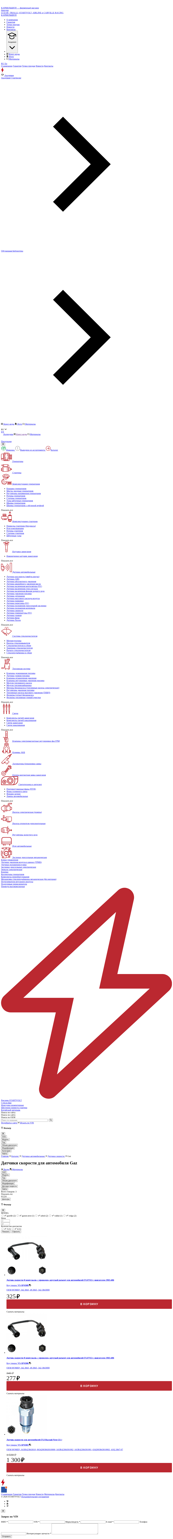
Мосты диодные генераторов (19, 491)
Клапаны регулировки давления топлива (25, 680)
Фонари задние (13, 794)
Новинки (10, 450)
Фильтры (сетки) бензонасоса (20, 695)
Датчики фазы (13, 618)
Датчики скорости (14, 610)
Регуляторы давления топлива (20, 690)
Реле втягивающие (15, 528)
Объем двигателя (9, 1145)
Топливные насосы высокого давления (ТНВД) (28, 692)
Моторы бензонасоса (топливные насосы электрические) (32, 688)
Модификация (8, 1148)
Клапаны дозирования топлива (20, 673)
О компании (12, 20)
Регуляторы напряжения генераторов (23, 493)
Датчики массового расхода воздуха (23, 598)
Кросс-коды (14, 54)
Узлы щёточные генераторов (19, 501)
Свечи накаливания (15, 725)
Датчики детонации (15, 596)
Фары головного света (16, 791)
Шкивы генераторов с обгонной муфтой (25, 505)
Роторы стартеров (14, 531)
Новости (10, 27)
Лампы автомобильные (17, 796)
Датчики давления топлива (19, 593)
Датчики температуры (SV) (19, 613)
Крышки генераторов (16, 488)
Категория (6, 1151)
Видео (6, 1169)
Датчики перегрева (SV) (17, 603)
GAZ (4, 1137)
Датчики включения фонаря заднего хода (25, 591)
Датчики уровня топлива (18, 676)
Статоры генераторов (16, 498)
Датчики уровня (13, 615)
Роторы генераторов (15, 496)
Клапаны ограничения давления (21, 678)
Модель (5, 1140)
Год (3, 1142)
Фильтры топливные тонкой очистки (23, 697)
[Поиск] (51, 1120)
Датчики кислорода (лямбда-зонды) (22, 576)
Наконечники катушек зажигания (22, 556)
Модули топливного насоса (19, 683)
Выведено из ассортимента (33, 450)
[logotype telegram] (7, 1506)
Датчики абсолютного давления (21, 581)
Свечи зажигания (14, 723)
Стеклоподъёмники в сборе (19, 653)
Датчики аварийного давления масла (23, 584)
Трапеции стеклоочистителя (19, 648)
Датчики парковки (15, 601)
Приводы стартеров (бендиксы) (21, 526)
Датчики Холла (13, 620)
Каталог (54, 450)
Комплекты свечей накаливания (21, 720)
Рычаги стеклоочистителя (18, 650)
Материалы (13, 59)
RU (3, 63)
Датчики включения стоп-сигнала (22, 589)
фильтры (5, 1199)
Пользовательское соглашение (35, 1497)
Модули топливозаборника (18, 685)
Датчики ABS (12, 579)
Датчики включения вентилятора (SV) (24, 586)
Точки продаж (13, 24)
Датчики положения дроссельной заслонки (26, 606)
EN (2, 432)
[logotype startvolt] (6, 72)
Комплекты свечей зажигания (20, 718)
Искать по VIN (27, 1123)
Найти (4, 1154)
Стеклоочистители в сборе (18, 645)
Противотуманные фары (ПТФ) (21, 789)
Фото (11, 56)
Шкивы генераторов (15, 503)
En (6, 63)
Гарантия (10, 22)
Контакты (11, 29)
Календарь (8, 434)
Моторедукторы (13, 641)
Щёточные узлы (13, 536)
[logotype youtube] (7, 1504)
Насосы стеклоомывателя (18, 643)
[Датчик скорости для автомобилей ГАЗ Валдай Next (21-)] (26, 1434)
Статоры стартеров (15, 533)
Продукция (6, 441)
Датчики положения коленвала (20, 608)
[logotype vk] (7, 1501)
